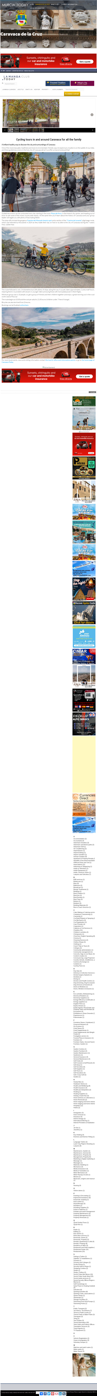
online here (24, 305)
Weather (37, 89)
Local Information (37, 8)
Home (32, 4)
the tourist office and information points (60, 360)
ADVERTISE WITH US (17, 71)
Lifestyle (21, 89)
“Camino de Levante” (74, 220)
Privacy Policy (73, 1392)
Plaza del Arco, (56, 213)
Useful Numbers (57, 89)
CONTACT (8, 71)
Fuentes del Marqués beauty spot (39, 220)
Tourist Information (69, 4)
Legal (79, 1392)
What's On (54, 4)
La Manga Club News (9, 89)
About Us (84, 1392)
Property (45, 89)
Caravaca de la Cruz (42, 4)
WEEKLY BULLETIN (29, 71)
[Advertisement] (84, 764)
